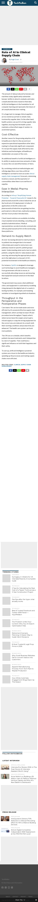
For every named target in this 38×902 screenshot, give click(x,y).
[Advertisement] (19, 25)
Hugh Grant (15, 59)
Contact (15, 896)
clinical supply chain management (16, 365)
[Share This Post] (12, 89)
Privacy (23, 896)
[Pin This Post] (21, 89)
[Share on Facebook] (8, 89)
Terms (30, 896)
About (8, 896)
